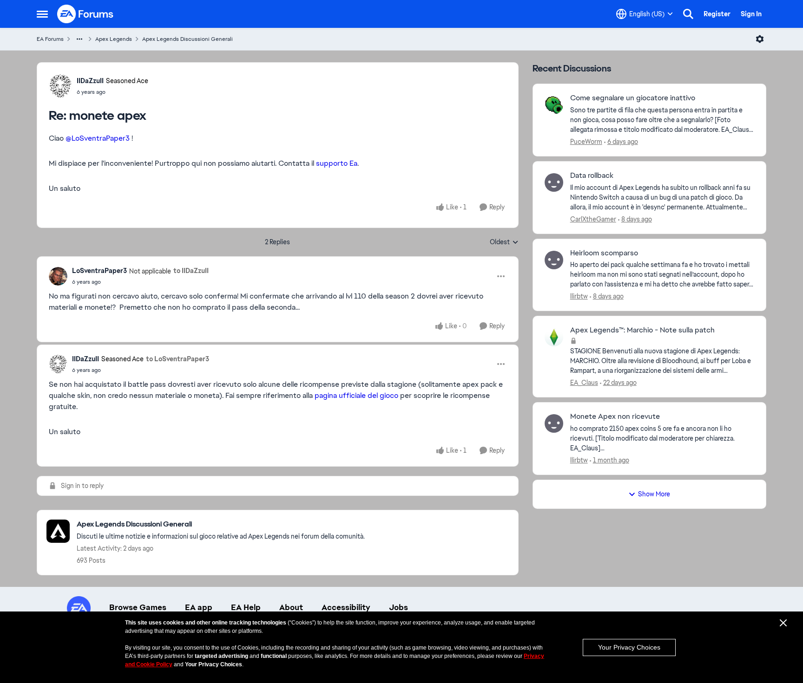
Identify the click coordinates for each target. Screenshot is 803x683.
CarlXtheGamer (593, 219)
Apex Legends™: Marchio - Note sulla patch (642, 330)
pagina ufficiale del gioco (356, 395)
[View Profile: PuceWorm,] (554, 105)
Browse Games (137, 607)
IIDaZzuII (90, 81)
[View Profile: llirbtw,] (554, 260)
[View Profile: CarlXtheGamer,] (554, 182)
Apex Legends (113, 39)
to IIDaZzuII (191, 271)
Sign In (751, 14)
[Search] (688, 14)
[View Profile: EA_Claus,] (554, 337)
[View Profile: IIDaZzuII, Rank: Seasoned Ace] (60, 86)
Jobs (398, 607)
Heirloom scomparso (604, 253)
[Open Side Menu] (42, 14)
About (291, 607)
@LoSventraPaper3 (98, 138)
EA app (198, 607)
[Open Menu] (759, 39)
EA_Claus (584, 382)
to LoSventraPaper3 (177, 359)
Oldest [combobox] (504, 242)
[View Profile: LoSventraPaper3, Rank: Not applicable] (58, 276)
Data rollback (591, 175)
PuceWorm (586, 141)
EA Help (246, 607)
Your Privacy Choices (629, 647)
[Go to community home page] (85, 14)
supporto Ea (336, 163)
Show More (654, 494)
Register (717, 14)
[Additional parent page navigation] (79, 39)
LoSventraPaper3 (99, 271)
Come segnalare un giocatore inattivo (632, 98)
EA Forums (50, 39)
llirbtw (579, 296)
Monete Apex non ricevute (615, 416)
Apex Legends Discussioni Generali (187, 39)
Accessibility (346, 607)
